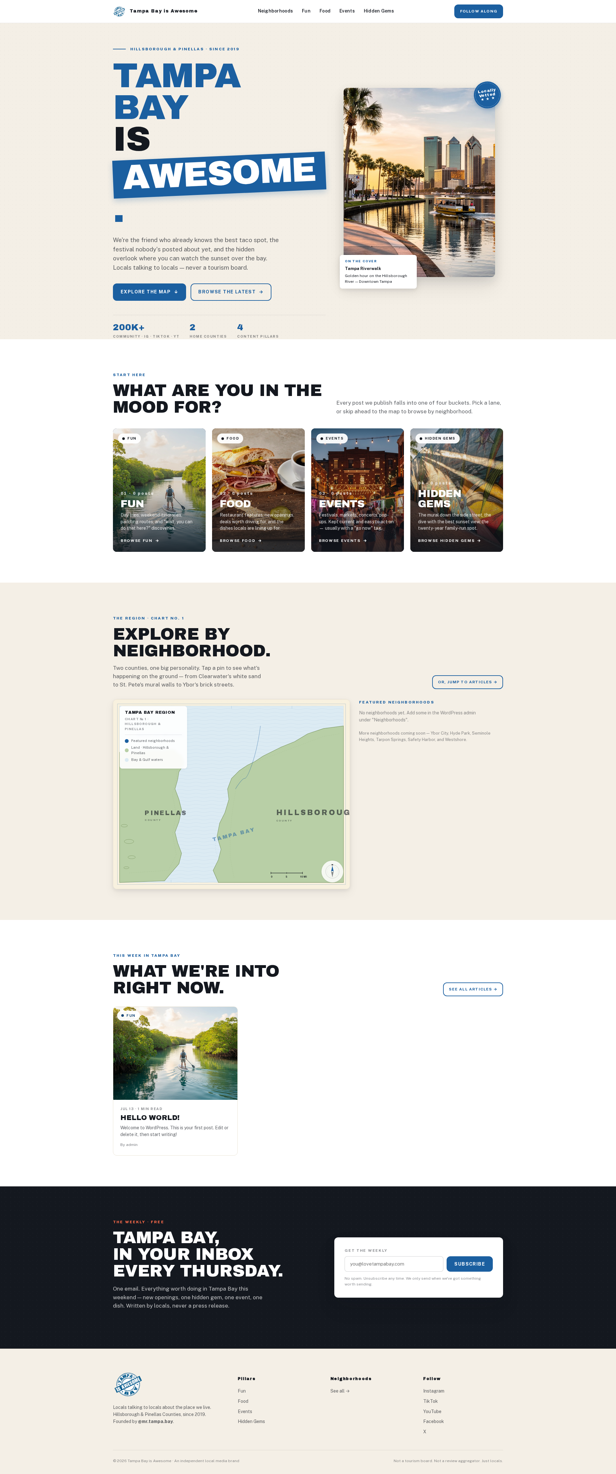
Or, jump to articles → (467, 682)
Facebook (433, 1421)
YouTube (432, 1411)
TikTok (430, 1401)
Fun (306, 10)
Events (347, 10)
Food (325, 10)
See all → (340, 1391)
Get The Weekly (366, 1250)
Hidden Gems (379, 10)
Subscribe (469, 1264)
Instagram (433, 1391)
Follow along (478, 11)
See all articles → (473, 989)
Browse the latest (230, 291)
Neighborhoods (275, 10)
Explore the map (149, 291)
